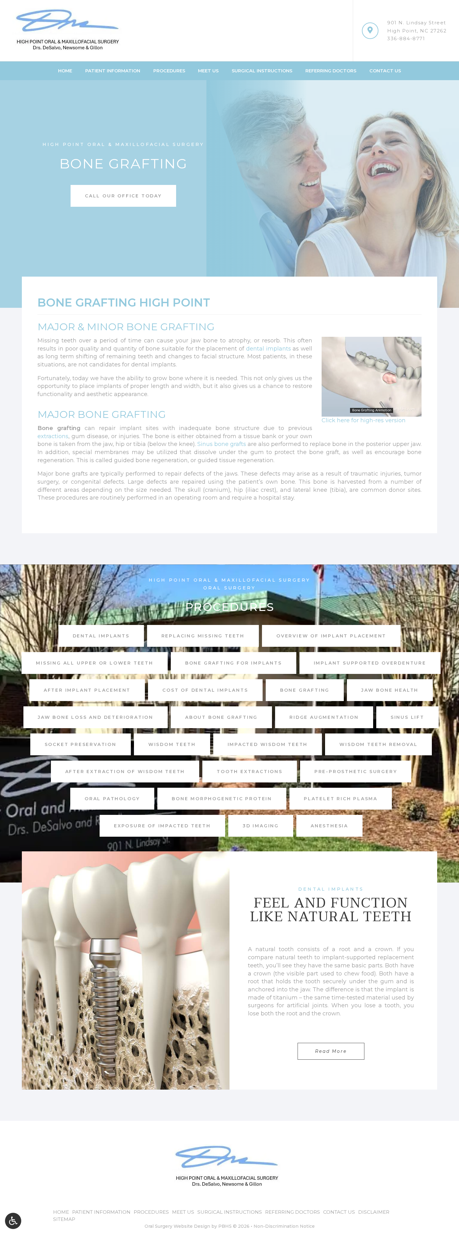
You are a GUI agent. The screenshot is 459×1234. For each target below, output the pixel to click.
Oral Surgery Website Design (177, 1226)
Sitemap (64, 1219)
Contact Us (385, 70)
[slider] (371, 412)
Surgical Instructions (262, 70)
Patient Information (112, 70)
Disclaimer (373, 1212)
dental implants (268, 348)
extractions (52, 436)
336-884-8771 (406, 38)
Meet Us (208, 70)
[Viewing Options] (13, 1220)
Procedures (169, 70)
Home (65, 70)
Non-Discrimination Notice (284, 1226)
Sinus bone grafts (221, 444)
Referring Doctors (330, 70)
